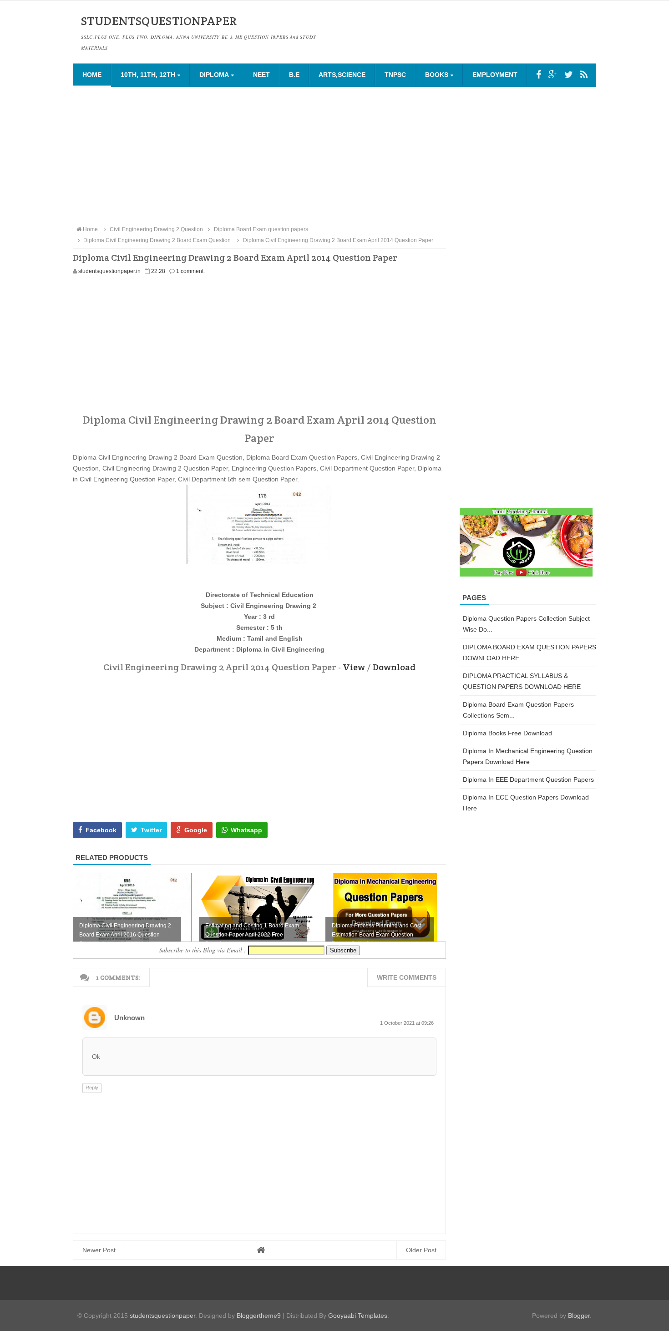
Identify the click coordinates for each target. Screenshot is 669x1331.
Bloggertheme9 (259, 1315)
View (354, 667)
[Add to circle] (553, 75)
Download (394, 667)
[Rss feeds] (584, 75)
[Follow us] (569, 75)
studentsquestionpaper (162, 1315)
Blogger (579, 1315)
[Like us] (538, 75)
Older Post (421, 1250)
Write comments (406, 977)
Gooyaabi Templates (357, 1315)
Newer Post (99, 1250)
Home (91, 74)
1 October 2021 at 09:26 (407, 1023)
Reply (92, 1087)
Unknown (129, 1018)
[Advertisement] (334, 155)
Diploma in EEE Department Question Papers (528, 779)
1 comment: (190, 271)
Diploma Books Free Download (507, 733)
